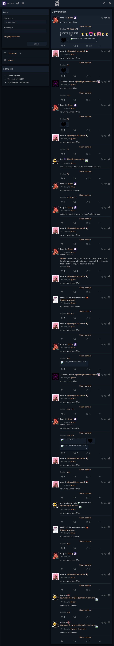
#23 (68, 544)
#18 (68, 435)
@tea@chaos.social (75, 159)
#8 (68, 174)
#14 (72, 314)
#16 (68, 358)
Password (8, 27)
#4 (68, 65)
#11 (68, 267)
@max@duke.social (76, 51)
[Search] (104, 3)
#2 (68, 29)
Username (8, 18)
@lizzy (70, 18)
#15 (68, 95)
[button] (62, 45)
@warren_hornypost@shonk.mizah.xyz (77, 598)
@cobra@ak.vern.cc (69, 505)
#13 (68, 314)
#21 (72, 409)
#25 (68, 613)
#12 (74, 198)
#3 (71, 29)
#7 (68, 149)
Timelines (12, 53)
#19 (68, 472)
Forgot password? (12, 36)
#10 (71, 198)
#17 (68, 409)
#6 (73, 29)
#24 (76, 29)
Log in (36, 44)
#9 (68, 198)
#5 (68, 119)
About (10, 60)
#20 (72, 435)
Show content (85, 26)
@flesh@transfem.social (86, 81)
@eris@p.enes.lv (67, 300)
